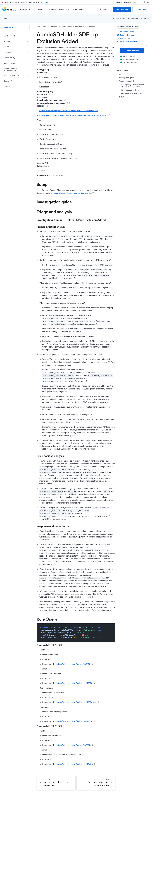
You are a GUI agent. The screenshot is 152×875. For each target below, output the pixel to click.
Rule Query (47, 619)
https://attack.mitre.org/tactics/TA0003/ (74, 664)
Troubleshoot (132, 18)
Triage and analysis (54, 211)
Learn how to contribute (129, 42)
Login (148, 2)
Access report (46, 2)
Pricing (74, 9)
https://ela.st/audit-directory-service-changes (72, 193)
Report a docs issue (127, 35)
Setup (42, 184)
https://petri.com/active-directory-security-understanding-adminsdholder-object (73, 115)
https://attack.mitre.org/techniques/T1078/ (75, 683)
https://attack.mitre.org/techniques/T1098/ (75, 721)
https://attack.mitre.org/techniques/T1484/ (75, 764)
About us (119, 2)
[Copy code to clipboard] (112, 627)
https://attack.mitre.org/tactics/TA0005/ (74, 745)
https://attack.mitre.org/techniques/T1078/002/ (77, 702)
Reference (145, 18)
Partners (127, 2)
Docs (81, 9)
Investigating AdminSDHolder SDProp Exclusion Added (71, 220)
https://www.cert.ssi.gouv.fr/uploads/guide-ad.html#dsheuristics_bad (68, 110)
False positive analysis (50, 456)
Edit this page (125, 38)
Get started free (132, 50)
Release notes (119, 18)
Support (136, 2)
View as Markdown (127, 32)
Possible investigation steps (51, 226)
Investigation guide (54, 202)
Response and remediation (53, 526)
